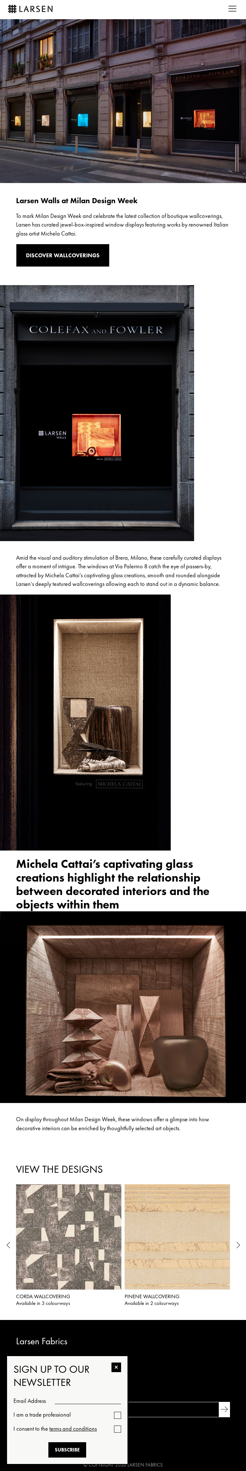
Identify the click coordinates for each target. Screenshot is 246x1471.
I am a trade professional (42, 1415)
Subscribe (67, 1449)
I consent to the (55, 1429)
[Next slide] (238, 1245)
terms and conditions (73, 1429)
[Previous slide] (8, 1245)
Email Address (29, 1401)
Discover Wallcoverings (63, 255)
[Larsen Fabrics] (30, 10)
